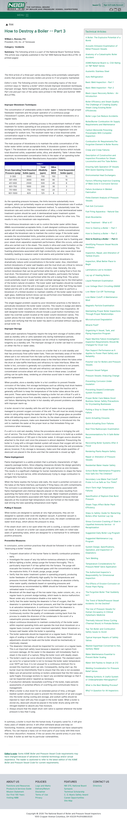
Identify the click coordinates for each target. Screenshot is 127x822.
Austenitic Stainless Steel (97, 71)
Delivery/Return (42, 788)
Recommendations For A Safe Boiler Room (102, 436)
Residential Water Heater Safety (100, 465)
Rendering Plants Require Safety (101, 451)
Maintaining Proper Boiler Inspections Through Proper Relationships (103, 312)
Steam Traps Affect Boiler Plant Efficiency (100, 506)
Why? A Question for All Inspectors (102, 690)
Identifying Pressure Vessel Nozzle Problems (102, 246)
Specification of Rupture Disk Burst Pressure (102, 497)
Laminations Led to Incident (99, 269)
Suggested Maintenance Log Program (99, 540)
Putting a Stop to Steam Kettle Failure (100, 411)
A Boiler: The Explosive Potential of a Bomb (103, 39)
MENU (21, 15)
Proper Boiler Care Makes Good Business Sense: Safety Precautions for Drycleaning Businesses (102, 401)
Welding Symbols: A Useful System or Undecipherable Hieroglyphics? (102, 678)
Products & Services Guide (18, 788)
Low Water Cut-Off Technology (100, 291)
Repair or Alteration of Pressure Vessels (100, 458)
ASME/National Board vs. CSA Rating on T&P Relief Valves (103, 64)
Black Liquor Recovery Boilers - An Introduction (102, 94)
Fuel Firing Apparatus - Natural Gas (102, 211)
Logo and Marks (43, 785)
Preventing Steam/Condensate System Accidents (100, 391)
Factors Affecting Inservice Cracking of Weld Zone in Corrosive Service (103, 182)
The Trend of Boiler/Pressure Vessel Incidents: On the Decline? (102, 602)
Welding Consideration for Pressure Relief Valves (102, 669)
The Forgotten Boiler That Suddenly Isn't (102, 593)
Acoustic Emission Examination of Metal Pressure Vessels (101, 47)
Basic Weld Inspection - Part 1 (100, 82)
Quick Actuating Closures (97, 418)
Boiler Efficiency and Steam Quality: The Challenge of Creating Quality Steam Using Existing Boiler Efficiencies (102, 106)
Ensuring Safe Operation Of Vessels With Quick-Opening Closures (102, 168)
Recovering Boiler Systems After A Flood (102, 444)
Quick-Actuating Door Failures (100, 423)
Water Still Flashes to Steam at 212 (102, 662)
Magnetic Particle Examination (100, 305)
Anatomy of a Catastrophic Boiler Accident (101, 56)
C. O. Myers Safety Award (76, 794)
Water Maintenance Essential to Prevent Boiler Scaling (100, 655)
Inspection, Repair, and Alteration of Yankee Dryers (102, 254)
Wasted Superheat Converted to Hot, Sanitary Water (103, 647)
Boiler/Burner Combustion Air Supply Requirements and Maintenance (103, 123)
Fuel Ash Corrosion (94, 206)
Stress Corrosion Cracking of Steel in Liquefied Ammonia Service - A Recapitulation (103, 524)
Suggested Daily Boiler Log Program (103, 533)
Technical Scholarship (74, 791)
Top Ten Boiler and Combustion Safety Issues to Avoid (100, 630)
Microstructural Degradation (99, 319)
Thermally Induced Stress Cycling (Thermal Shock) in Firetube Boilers (102, 622)
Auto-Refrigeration (94, 76)
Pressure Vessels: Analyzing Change (102, 375)
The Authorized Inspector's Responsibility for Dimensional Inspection (100, 575)
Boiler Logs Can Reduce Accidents (102, 116)
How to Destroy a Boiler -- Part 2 (101, 233)
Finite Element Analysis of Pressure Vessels (102, 199)
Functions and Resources (18, 785)
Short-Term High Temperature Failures (100, 489)
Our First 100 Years (15, 794)
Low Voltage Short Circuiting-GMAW (103, 286)
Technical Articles (95, 31)
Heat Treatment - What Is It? (99, 222)
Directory (97, 785)
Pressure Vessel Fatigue (97, 370)
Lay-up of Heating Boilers (98, 275)
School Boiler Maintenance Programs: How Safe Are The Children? (103, 472)
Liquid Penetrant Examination (99, 280)
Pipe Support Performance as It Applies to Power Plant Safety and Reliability (102, 353)
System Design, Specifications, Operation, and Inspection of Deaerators (100, 550)
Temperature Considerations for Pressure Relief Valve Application (101, 565)
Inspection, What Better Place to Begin (101, 263)
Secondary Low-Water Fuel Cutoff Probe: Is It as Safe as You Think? (101, 480)
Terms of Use (41, 794)
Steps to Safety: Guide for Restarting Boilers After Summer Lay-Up (103, 514)
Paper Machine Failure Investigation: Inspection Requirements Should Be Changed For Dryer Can (102, 342)
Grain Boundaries (94, 217)
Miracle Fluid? (92, 325)
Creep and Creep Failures (98, 150)
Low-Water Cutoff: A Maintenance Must (101, 298)
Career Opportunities (74, 797)
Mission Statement (15, 791)
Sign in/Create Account (113, 5)
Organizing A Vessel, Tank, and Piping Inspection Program (100, 332)
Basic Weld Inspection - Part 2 (100, 87)
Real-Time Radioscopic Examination (102, 429)
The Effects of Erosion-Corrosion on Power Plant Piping (103, 585)
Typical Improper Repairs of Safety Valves (102, 639)
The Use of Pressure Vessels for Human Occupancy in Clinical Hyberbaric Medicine (100, 612)
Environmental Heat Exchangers (101, 175)
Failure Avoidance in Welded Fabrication (99, 190)
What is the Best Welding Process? (102, 685)
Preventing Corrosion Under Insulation (99, 382)
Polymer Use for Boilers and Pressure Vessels (103, 363)
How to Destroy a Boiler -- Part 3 (101, 239)
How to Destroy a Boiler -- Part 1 (101, 228)
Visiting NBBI (12, 797)
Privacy (38, 797)
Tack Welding (92, 558)
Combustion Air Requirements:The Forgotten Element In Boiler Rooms (102, 143)
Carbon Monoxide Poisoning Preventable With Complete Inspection (99, 133)
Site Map (68, 800)
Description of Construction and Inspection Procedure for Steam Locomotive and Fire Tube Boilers (101, 158)
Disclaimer (40, 791)
